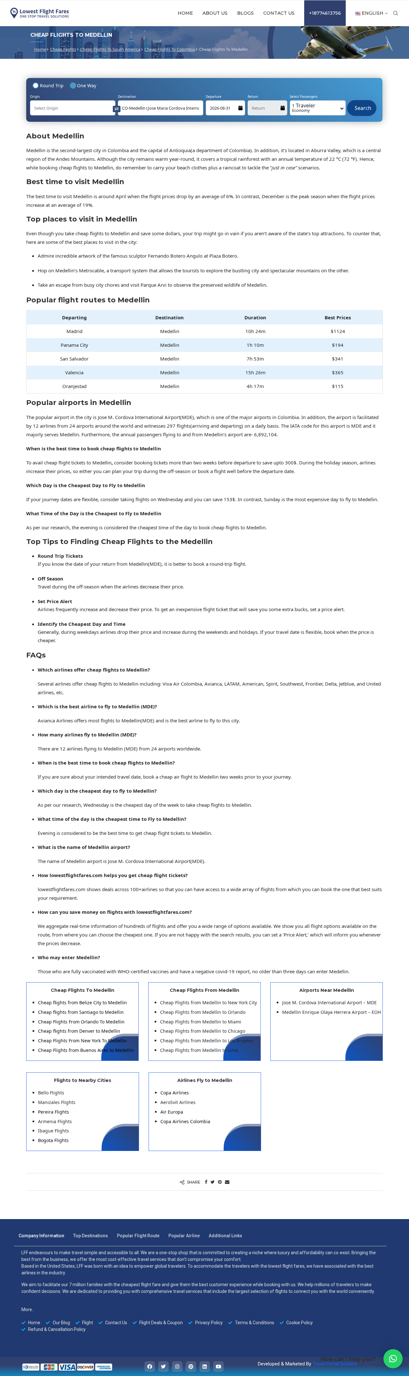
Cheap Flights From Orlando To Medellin (81, 1022)
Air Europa (171, 1112)
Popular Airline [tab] (184, 1235)
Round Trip (52, 85)
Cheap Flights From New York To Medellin (82, 1041)
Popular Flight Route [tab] (138, 1235)
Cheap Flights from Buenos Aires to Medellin (86, 1050)
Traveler (303, 107)
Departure (213, 96)
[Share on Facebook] (206, 1181)
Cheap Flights (63, 49)
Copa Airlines (174, 1093)
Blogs (245, 13)
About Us (215, 13)
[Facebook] (149, 1366)
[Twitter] (163, 1366)
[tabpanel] (200, 1291)
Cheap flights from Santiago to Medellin (81, 1012)
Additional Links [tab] (225, 1235)
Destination (127, 96)
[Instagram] (177, 1366)
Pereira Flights (53, 1112)
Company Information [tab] (41, 1235)
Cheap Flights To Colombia (169, 49)
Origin (35, 96)
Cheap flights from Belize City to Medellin (82, 1002)
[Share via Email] (227, 1181)
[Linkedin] (204, 1366)
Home (185, 13)
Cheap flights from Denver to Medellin (79, 1031)
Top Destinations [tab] (90, 1235)
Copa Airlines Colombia (185, 1121)
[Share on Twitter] (213, 1181)
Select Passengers (304, 96)
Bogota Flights (53, 1140)
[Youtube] (218, 1366)
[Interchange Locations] (116, 108)
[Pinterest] (191, 1366)
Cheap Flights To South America (110, 49)
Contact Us (279, 13)
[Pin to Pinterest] (220, 1181)
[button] (393, 1358)
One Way (86, 85)
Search (361, 104)
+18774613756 (325, 13)
